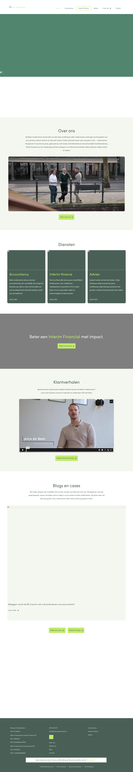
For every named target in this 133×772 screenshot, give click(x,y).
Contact (118, 8)
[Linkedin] (51, 737)
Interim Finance (83, 8)
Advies (96, 8)
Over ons (106, 8)
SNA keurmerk (90, 760)
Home (58, 8)
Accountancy (69, 8)
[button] (9, 563)
